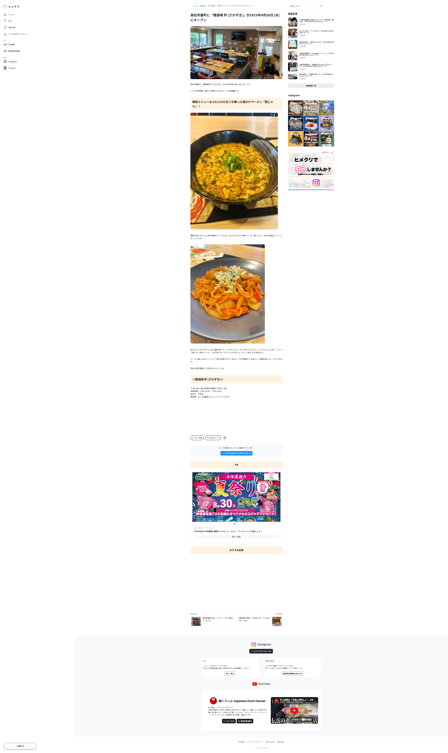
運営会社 (281, 742)
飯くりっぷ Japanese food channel (242, 701)
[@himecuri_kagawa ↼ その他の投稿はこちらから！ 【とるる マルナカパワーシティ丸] (326, 108)
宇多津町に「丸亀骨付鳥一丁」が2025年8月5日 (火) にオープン (316, 75)
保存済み (12, 27)
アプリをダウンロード (17, 34)
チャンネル (230, 721)
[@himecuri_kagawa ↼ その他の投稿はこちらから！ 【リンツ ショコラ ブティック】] (295, 108)
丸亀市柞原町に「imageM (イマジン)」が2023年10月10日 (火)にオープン (316, 54)
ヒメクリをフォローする (262, 651)
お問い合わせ (270, 742)
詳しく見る (230, 673)
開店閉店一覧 (311, 85)
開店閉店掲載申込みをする (292, 673)
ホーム (11, 14)
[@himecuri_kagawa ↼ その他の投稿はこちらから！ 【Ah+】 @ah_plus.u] (326, 123)
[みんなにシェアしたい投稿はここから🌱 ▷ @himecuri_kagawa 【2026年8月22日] (311, 108)
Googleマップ (214, 438)
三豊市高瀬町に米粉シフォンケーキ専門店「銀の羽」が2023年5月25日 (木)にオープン (316, 21)
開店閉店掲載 (14, 51)
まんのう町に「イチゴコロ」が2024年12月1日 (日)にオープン (316, 32)
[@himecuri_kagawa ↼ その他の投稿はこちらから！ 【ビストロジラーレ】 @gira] (311, 123)
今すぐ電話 (198, 438)
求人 (10, 20)
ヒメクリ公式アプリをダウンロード (237, 453)
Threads (11, 68)
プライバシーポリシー (255, 742)
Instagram (12, 61)
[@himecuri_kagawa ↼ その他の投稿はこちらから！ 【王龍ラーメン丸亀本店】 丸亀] (295, 138)
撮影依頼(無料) (246, 721)
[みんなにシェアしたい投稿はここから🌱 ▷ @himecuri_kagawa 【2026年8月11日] (311, 138)
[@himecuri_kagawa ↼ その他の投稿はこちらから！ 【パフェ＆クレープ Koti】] (295, 123)
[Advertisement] (236, 581)
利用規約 (241, 742)
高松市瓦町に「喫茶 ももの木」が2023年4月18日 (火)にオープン (316, 43)
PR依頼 (11, 44)
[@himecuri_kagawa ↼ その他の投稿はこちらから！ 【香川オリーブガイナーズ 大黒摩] (326, 138)
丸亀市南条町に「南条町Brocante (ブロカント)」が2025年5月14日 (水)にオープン (315, 65)
